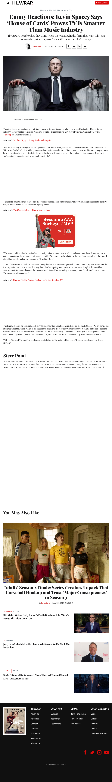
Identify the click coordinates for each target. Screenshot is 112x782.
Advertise (35, 719)
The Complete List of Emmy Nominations (31, 210)
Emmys (94, 723)
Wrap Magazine (100, 709)
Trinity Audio (29, 119)
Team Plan (55, 719)
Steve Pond (37, 46)
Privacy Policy (77, 719)
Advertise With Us (99, 733)
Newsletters (36, 738)
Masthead (35, 733)
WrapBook (35, 743)
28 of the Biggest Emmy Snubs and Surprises (32, 140)
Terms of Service (78, 714)
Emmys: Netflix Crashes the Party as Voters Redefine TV (38, 280)
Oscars (94, 728)
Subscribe (102, 3)
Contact (34, 723)
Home (43, 10)
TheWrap (7, 134)
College (94, 719)
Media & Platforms (57, 10)
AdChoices (75, 723)
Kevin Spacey (90, 131)
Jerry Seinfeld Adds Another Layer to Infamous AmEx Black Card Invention (37, 645)
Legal (74, 709)
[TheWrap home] (22, 3)
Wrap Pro (56, 709)
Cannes (94, 714)
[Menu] (6, 3)
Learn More (56, 723)
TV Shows (7, 612)
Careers (34, 728)
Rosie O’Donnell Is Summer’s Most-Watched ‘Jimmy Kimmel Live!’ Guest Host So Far (35, 677)
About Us (35, 714)
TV (70, 10)
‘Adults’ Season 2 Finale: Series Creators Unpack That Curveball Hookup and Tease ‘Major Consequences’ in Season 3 (56, 592)
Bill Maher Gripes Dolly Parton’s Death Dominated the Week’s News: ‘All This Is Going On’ (36, 617)
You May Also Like (21, 512)
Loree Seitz (45, 603)
